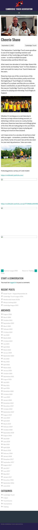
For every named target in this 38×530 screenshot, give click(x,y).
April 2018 (6, 447)
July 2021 (6, 382)
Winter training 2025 (10, 302)
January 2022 (7, 370)
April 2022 (6, 364)
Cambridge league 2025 (10, 305)
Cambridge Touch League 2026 (13, 296)
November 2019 (8, 406)
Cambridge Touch (30, 45)
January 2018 (7, 456)
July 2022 (6, 359)
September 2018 (8, 432)
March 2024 (7, 338)
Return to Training (29, 271)
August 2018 (7, 435)
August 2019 (7, 415)
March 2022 (7, 367)
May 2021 (6, 385)
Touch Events (7, 501)
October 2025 (7, 320)
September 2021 (8, 376)
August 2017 (7, 465)
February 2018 (7, 453)
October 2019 (7, 409)
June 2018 (6, 441)
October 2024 (7, 332)
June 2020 (6, 397)
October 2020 (7, 394)
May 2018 (6, 444)
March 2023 (7, 350)
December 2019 (8, 403)
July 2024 (6, 335)
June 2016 (6, 486)
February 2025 (7, 329)
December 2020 (8, 391)
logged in (13, 282)
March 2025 (7, 326)
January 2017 (7, 477)
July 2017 (6, 468)
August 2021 (7, 379)
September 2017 (8, 462)
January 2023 (7, 353)
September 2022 (8, 356)
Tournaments (7, 504)
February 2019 (7, 427)
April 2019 (6, 421)
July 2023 (6, 344)
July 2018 (6, 438)
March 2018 (7, 450)
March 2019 (7, 424)
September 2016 (8, 483)
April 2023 (6, 347)
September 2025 (8, 323)
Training (6, 507)
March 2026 (7, 317)
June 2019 (6, 418)
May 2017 (6, 474)
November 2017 (8, 459)
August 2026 (7, 314)
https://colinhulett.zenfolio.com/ (12, 175)
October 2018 (7, 430)
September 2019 (8, 412)
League (5, 498)
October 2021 (7, 373)
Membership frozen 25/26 (11, 299)
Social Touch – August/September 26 (15, 293)
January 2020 (7, 400)
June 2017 (6, 471)
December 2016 (8, 480)
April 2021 (6, 388)
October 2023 (7, 341)
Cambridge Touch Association (19, 9)
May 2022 (6, 362)
